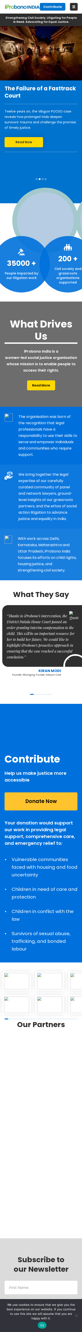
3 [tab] (43, 179)
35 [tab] (69, 1018)
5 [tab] (46, 694)
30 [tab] (60, 1018)
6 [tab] (50, 694)
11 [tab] (25, 1018)
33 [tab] (66, 1018)
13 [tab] (29, 1018)
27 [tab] (55, 1018)
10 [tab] (24, 1018)
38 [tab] (75, 1018)
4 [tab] (45, 179)
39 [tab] (76, 1018)
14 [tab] (31, 1018)
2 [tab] (40, 179)
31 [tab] (62, 1018)
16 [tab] (35, 1018)
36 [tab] (71, 1018)
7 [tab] (18, 1018)
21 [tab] (44, 1018)
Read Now (23, 142)
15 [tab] (33, 1018)
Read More (41, 385)
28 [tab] (56, 1018)
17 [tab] (36, 1018)
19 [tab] (40, 1018)
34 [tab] (67, 1018)
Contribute (52, 7)
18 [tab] (38, 1018)
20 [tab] (42, 1018)
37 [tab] (73, 1018)
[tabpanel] (41, 89)
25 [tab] (51, 1018)
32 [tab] (64, 1018)
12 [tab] (27, 1018)
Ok (42, 1325)
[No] (76, 1315)
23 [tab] (47, 1018)
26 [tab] (53, 1018)
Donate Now (41, 801)
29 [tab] (58, 1018)
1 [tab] (37, 179)
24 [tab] (49, 1018)
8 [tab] (20, 1018)
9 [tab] (22, 1018)
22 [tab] (45, 1018)
